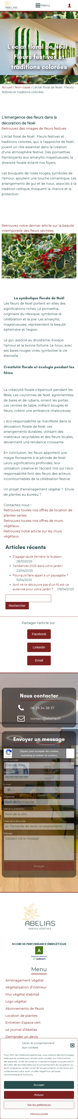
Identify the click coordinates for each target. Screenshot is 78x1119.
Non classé (22, 87)
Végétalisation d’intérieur (26, 987)
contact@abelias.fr (45, 719)
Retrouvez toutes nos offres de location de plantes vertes (38, 512)
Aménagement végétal (24, 980)
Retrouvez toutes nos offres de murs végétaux (33, 523)
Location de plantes (21, 1016)
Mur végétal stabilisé (22, 994)
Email (39, 660)
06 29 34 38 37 (42, 708)
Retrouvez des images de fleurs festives (34, 129)
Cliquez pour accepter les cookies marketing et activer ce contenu (39, 753)
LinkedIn (39, 647)
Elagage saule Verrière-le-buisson (37, 556)
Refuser (39, 1094)
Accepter (39, 1084)
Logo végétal (15, 1002)
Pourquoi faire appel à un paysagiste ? (40, 575)
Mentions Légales (39, 1113)
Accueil (7, 87)
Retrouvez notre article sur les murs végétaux (33, 534)
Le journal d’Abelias (21, 1030)
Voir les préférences (39, 1104)
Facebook (39, 634)
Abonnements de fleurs (24, 1009)
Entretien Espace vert (23, 1023)
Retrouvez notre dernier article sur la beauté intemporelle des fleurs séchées (38, 228)
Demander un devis (21, 1037)
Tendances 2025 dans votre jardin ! (38, 566)
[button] (72, 1045)
